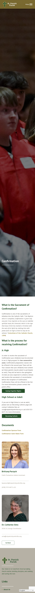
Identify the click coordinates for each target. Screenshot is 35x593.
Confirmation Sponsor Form (11, 430)
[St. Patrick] (10, 4)
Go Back (8, 543)
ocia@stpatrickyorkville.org (12, 536)
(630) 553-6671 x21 (9, 487)
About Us (7, 589)
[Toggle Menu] (31, 4)
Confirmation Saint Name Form (13, 434)
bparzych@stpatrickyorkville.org (13, 483)
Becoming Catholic (11, 416)
